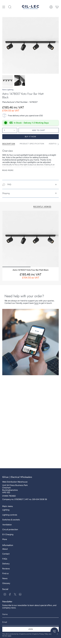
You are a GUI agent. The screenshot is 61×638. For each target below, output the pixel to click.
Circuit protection (10, 529)
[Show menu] (4, 7)
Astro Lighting (7, 90)
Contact (6, 554)
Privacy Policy (44, 634)
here (36, 303)
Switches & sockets (11, 519)
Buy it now (30, 137)
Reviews (6, 568)
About (5, 549)
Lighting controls (9, 515)
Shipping (6, 193)
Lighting (5, 510)
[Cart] (57, 7)
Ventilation (7, 524)
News (5, 578)
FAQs (4, 559)
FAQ (9, 184)
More (4, 539)
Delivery (6, 563)
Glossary (6, 583)
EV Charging (7, 534)
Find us (5, 573)
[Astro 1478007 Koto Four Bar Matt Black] (30, 239)
